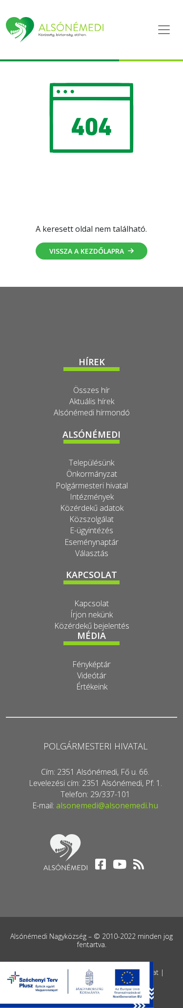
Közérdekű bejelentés (91, 625)
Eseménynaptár (91, 542)
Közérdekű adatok (91, 508)
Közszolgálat (91, 519)
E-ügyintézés (91, 530)
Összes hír (91, 390)
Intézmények (92, 496)
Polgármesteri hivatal (92, 485)
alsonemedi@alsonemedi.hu (107, 805)
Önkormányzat (91, 473)
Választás (91, 553)
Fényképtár (91, 664)
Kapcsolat (91, 603)
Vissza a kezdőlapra (86, 251)
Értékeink (91, 686)
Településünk (91, 462)
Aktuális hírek (91, 401)
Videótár (91, 675)
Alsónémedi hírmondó (92, 412)
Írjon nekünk (91, 614)
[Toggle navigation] (164, 29)
